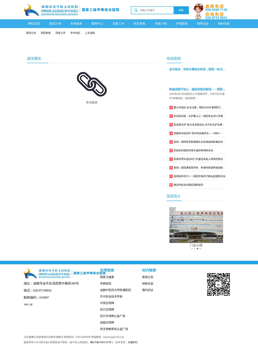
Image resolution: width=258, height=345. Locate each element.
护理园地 (182, 23)
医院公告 (31, 33)
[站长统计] (28, 304)
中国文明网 (107, 302)
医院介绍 (55, 23)
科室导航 (139, 23)
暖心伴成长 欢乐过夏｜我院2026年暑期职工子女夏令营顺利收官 (208, 107)
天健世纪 (133, 342)
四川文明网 (107, 309)
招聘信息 (203, 23)
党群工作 (118, 23)
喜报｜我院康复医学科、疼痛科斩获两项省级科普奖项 (203, 167)
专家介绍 (161, 23)
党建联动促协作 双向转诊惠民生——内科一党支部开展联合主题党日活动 (213, 133)
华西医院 (105, 283)
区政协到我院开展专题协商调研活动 (193, 150)
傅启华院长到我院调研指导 (188, 185)
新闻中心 (97, 23)
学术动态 (75, 33)
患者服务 (76, 23)
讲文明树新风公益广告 (114, 328)
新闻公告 (147, 277)
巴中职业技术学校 (111, 296)
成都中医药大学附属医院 (115, 289)
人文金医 (90, 33)
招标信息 (224, 23)
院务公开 (60, 33)
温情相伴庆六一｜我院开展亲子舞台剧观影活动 (199, 176)
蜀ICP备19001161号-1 (101, 342)
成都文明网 (107, 322)
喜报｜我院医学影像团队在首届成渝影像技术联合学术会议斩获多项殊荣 (213, 142)
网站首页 (34, 23)
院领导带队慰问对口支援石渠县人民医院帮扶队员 (201, 159)
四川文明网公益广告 (112, 315)
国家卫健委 (107, 277)
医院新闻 (46, 33)
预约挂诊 (147, 289)
